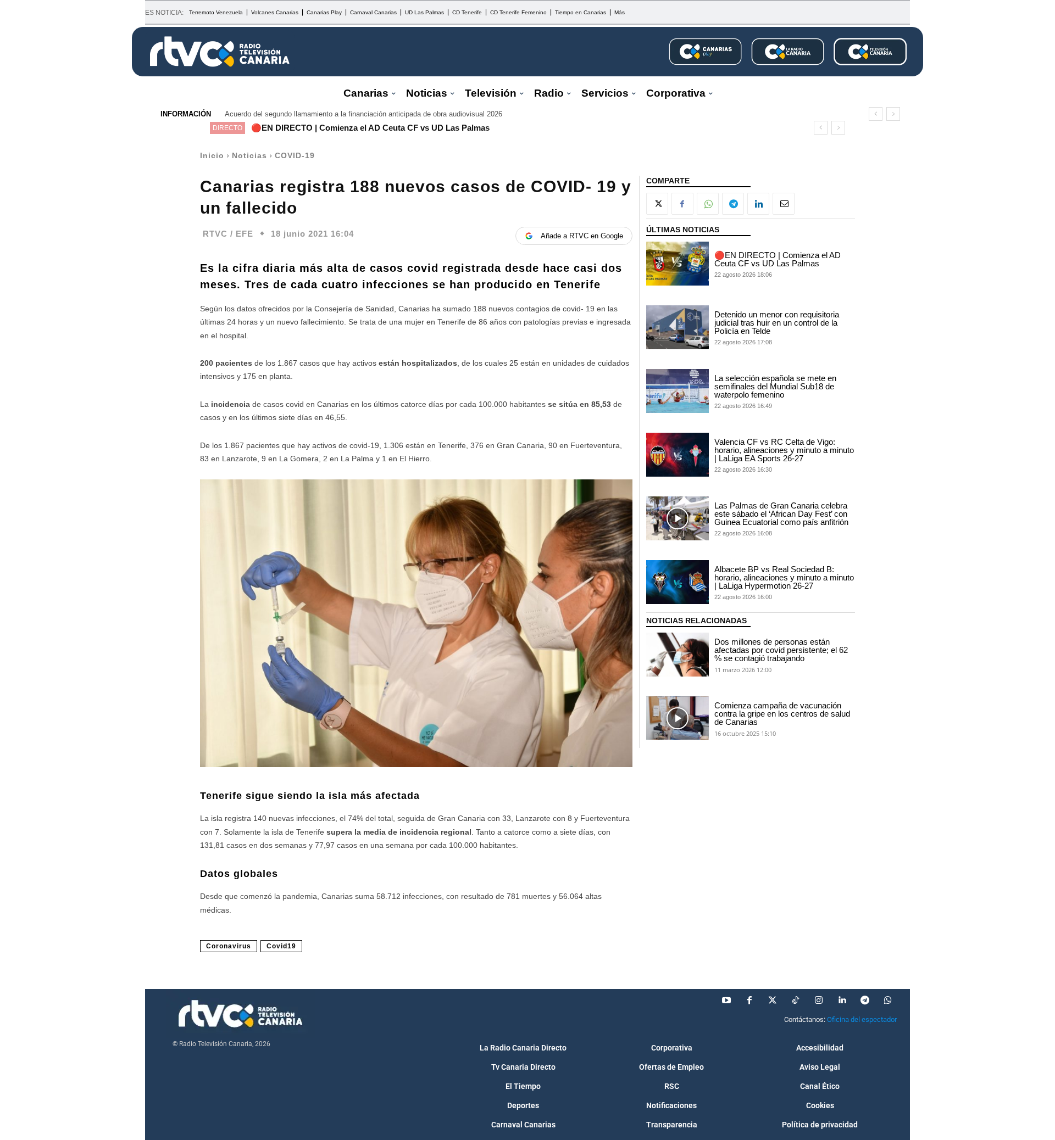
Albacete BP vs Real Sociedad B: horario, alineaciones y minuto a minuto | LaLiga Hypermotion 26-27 (784, 577)
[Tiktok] (795, 1000)
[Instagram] (819, 1000)
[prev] (875, 114)
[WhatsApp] (708, 204)
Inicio (212, 155)
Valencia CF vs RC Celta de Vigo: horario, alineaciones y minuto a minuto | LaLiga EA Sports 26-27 (784, 450)
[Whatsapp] (888, 1000)
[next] (893, 114)
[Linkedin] (758, 204)
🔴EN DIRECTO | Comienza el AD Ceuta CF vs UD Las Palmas (370, 127)
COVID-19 (295, 155)
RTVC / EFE (228, 234)
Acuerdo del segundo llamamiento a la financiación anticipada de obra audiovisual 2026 (363, 114)
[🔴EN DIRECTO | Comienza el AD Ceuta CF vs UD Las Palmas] (677, 264)
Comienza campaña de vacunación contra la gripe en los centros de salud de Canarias (782, 714)
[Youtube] (726, 1000)
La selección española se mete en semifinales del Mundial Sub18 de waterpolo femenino (775, 386)
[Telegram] (733, 204)
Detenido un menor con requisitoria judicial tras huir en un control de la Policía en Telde (776, 323)
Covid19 (281, 946)
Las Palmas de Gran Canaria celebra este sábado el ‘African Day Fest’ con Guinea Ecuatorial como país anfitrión (781, 514)
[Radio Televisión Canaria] (220, 51)
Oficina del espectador (862, 1019)
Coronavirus (228, 946)
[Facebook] (682, 204)
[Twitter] (772, 1000)
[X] (657, 204)
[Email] (784, 204)
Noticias (249, 155)
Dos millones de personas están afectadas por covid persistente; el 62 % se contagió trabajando (781, 650)
